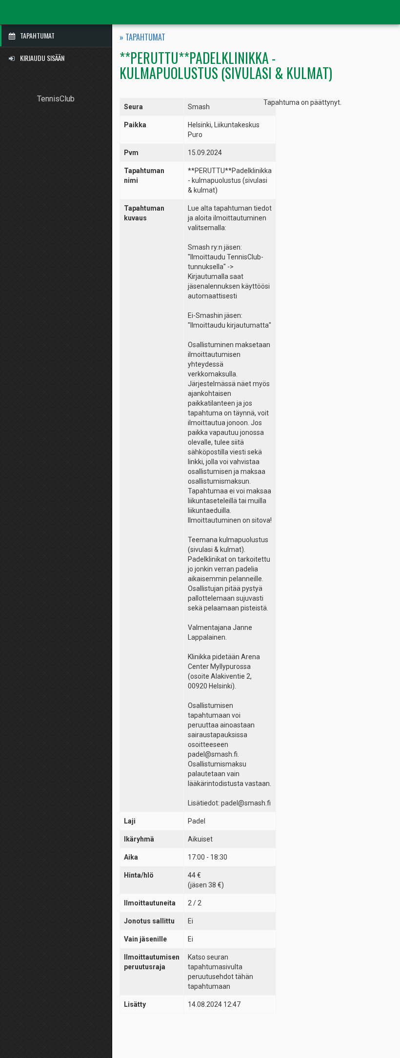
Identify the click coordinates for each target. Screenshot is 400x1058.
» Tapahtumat (142, 37)
